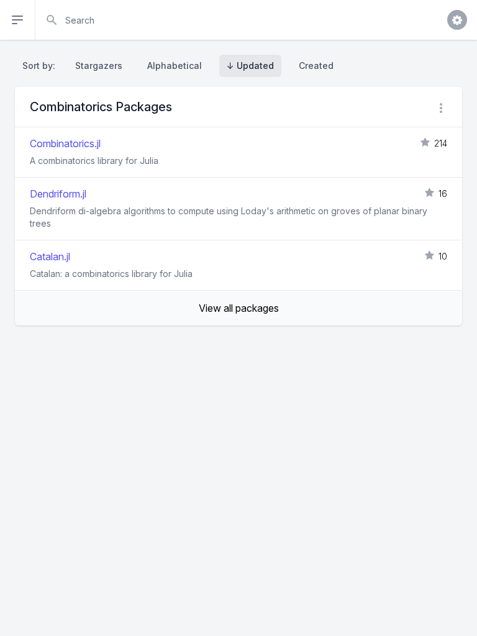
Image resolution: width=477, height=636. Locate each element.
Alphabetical (174, 65)
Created (316, 65)
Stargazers (98, 65)
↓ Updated (250, 65)
